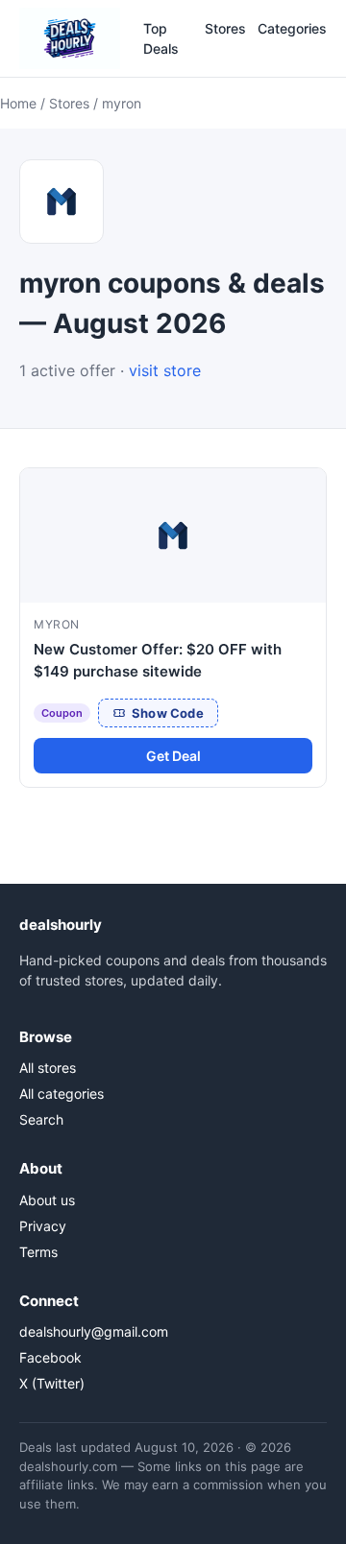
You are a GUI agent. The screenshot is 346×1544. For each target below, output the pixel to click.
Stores (225, 28)
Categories (292, 28)
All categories (61, 1093)
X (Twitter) (52, 1383)
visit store (165, 370)
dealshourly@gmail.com (93, 1331)
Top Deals (161, 38)
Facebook (50, 1357)
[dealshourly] (69, 38)
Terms (38, 1252)
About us (47, 1200)
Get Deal (173, 756)
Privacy (42, 1226)
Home (18, 103)
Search (41, 1119)
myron (57, 624)
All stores (47, 1067)
